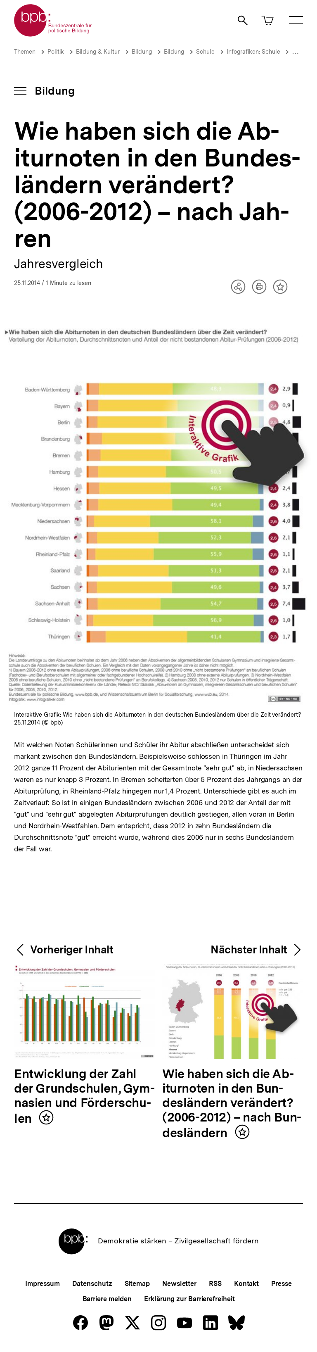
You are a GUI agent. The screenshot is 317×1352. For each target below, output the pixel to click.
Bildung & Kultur (98, 51)
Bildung (142, 51)
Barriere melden (107, 1299)
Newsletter (179, 1284)
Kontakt (246, 1284)
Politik (55, 51)
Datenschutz (92, 1284)
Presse (281, 1284)
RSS (215, 1284)
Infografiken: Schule (254, 51)
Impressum (42, 1284)
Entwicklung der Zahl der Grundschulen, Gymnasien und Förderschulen (84, 1096)
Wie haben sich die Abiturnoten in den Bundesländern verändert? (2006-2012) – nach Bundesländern (231, 1103)
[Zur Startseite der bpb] (53, 34)
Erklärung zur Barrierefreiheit (189, 1299)
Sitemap (137, 1284)
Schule (205, 51)
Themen (24, 51)
